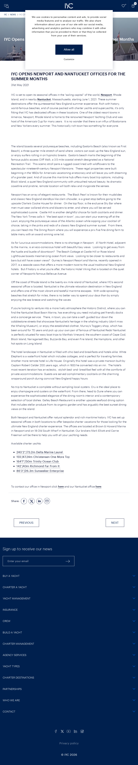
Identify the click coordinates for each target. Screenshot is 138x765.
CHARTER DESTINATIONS (18, 677)
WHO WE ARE (11, 700)
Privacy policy (69, 743)
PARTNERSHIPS (12, 688)
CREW (6, 620)
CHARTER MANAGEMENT (18, 643)
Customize (69, 59)
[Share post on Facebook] (24, 501)
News (13, 14)
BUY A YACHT (11, 575)
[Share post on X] (31, 501)
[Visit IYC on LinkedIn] (75, 731)
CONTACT (9, 711)
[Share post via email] (47, 501)
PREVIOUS (26, 522)
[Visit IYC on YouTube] (69, 731)
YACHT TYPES (11, 666)
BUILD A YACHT (12, 632)
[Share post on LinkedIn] (39, 501)
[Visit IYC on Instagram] (82, 731)
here (61, 486)
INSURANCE (10, 609)
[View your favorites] (123, 6)
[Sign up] (67, 561)
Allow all (69, 49)
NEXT (115, 522)
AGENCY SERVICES (14, 654)
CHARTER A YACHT (15, 587)
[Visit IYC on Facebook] (56, 731)
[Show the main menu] (6, 6)
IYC (5, 14)
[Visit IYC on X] (62, 731)
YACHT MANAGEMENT (16, 598)
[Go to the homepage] (69, 6)
